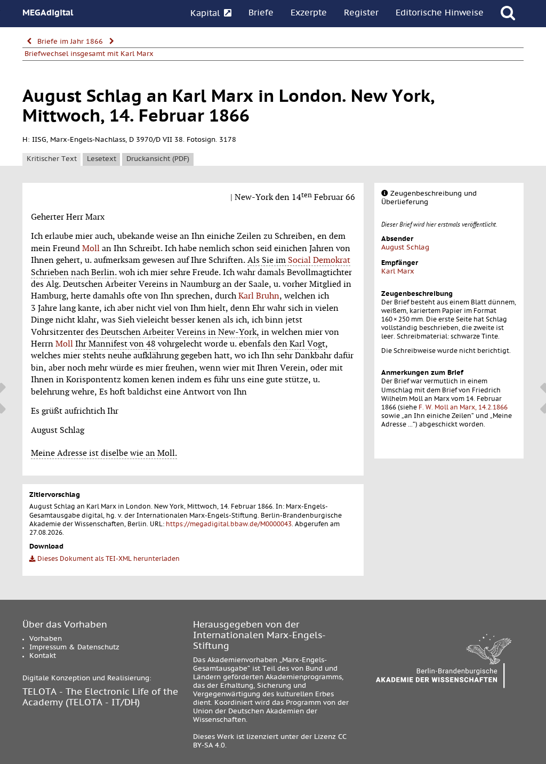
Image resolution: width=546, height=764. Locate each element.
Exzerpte (309, 13)
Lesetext (101, 159)
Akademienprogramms (304, 677)
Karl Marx (397, 272)
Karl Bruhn (258, 296)
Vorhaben (45, 639)
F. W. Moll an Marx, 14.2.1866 (463, 408)
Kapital (206, 14)
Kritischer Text (52, 159)
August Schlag (405, 248)
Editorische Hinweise (440, 13)
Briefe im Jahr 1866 (70, 42)
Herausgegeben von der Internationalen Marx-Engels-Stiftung (259, 636)
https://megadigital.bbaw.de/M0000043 (229, 524)
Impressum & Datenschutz (74, 648)
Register (361, 13)
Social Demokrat (319, 260)
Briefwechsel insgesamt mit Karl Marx (89, 54)
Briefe (261, 13)
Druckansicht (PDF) (157, 159)
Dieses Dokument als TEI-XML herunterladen (108, 559)
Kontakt (42, 656)
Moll (91, 248)
